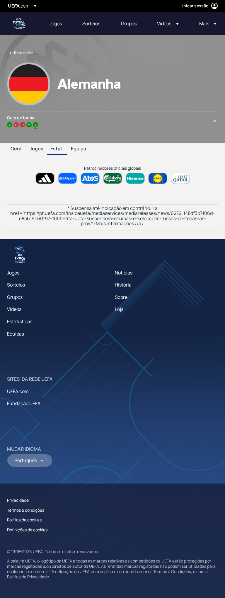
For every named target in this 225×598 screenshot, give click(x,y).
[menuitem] (58, 23)
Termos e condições (25, 510)
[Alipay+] (67, 178)
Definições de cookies (27, 530)
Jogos (36, 148)
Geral (17, 148)
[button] (168, 23)
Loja (119, 309)
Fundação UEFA (23, 403)
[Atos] (90, 178)
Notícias (123, 272)
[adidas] (44, 178)
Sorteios (16, 285)
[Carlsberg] (112, 178)
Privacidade (18, 500)
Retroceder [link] (23, 52)
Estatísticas (19, 321)
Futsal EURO (19, 23)
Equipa (78, 148)
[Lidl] (157, 178)
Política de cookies (24, 520)
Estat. (57, 148)
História (123, 285)
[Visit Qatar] (180, 178)
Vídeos (14, 309)
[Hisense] (135, 178)
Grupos (15, 297)
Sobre (121, 297)
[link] (56, 23)
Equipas (15, 334)
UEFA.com (18, 391)
